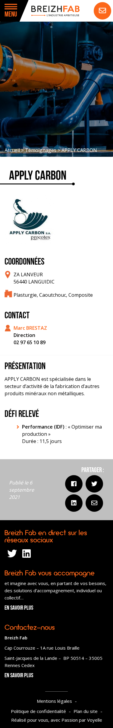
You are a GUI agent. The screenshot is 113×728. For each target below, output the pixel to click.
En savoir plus (19, 608)
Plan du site (86, 711)
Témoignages (40, 150)
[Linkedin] (74, 503)
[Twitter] (94, 484)
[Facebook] (74, 484)
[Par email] (94, 503)
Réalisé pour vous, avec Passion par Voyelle (56, 720)
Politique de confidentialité (38, 711)
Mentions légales (54, 701)
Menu (11, 14)
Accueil (12, 150)
